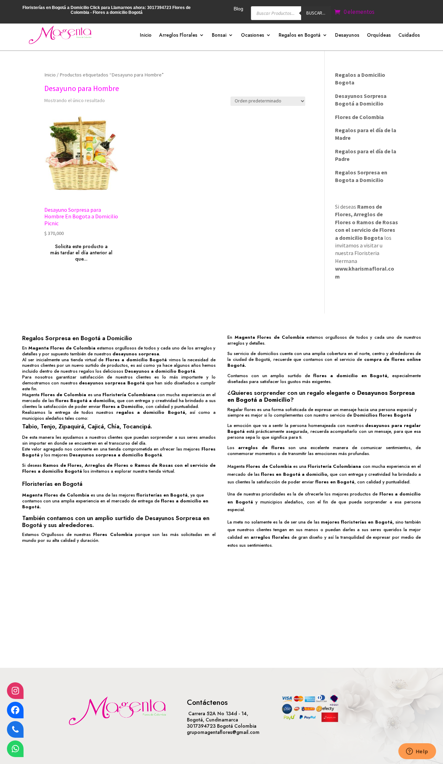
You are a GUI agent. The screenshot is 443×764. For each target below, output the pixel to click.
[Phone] (15, 729)
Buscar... (315, 13)
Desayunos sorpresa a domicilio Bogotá (115, 455)
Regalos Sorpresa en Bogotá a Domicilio (77, 338)
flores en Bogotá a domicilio (294, 474)
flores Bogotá (71, 400)
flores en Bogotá (334, 482)
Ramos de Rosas (377, 222)
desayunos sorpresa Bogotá (112, 383)
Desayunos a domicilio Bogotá (160, 371)
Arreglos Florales (178, 35)
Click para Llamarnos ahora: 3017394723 (130, 7)
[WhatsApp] (15, 748)
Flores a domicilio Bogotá (136, 359)
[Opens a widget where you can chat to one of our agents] (417, 752)
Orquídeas (379, 35)
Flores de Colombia (63, 394)
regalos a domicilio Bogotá (150, 412)
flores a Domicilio (122, 406)
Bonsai (219, 35)
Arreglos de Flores (106, 465)
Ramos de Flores (62, 465)
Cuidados (409, 35)
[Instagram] (15, 690)
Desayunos (347, 35)
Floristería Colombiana (129, 394)
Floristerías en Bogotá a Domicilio (55, 7)
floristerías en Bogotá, (367, 522)
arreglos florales (270, 537)
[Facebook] (15, 710)
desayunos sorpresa (135, 354)
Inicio (146, 35)
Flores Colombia (112, 534)
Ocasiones (252, 35)
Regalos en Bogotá (299, 35)
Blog (238, 8)
